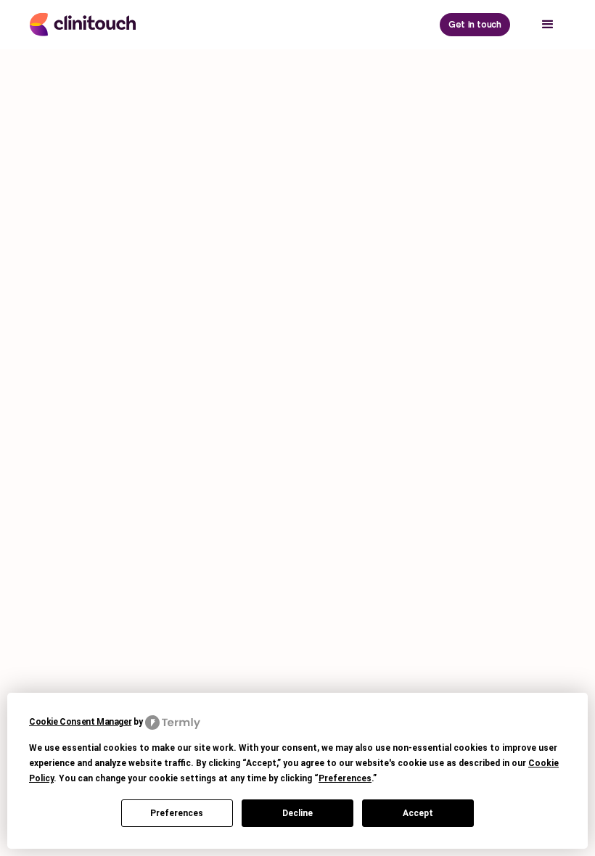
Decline (297, 813)
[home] (94, 24)
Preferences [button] (345, 778)
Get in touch (474, 24)
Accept (418, 813)
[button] (547, 24)
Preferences (176, 813)
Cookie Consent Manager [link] (80, 722)
